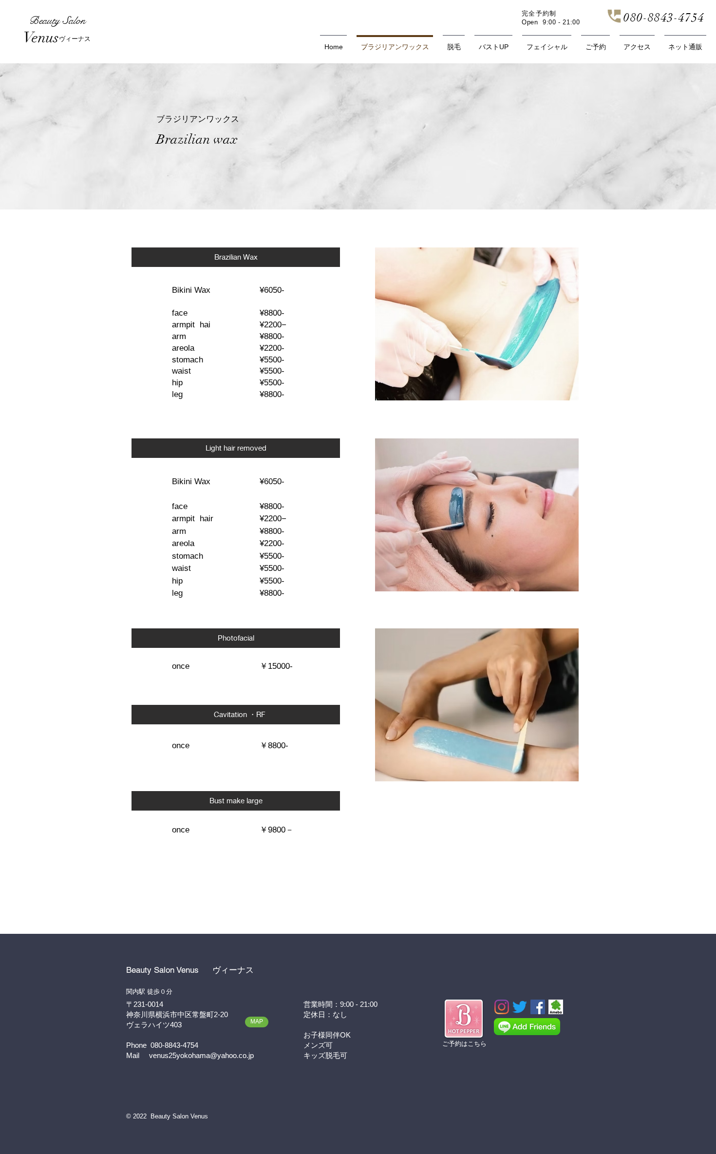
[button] (236, 257)
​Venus (41, 38)
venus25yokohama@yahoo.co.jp (201, 1055)
